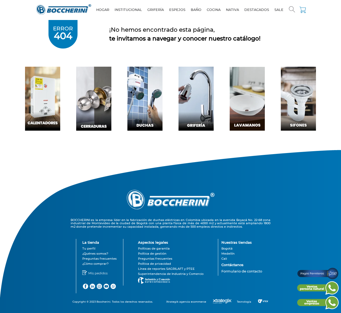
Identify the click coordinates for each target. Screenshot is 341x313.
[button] (292, 10)
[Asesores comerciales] (241, 275)
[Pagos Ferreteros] (317, 278)
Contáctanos (232, 265)
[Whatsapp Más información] (317, 293)
